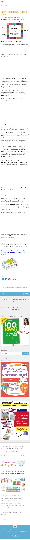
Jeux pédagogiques (4, 5)
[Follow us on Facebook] (23, 294)
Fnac (5, 254)
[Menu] (28, 2)
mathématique (19, 201)
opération (25, 287)
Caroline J (5, 8)
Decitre (25, 252)
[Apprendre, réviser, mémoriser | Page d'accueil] (2, 2)
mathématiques (18, 287)
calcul (8, 287)
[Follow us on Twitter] (26, 294)
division (12, 287)
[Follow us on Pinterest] (28, 294)
